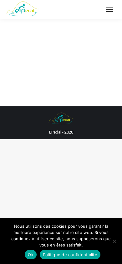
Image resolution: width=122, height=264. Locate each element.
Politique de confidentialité (70, 254)
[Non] (114, 241)
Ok (30, 254)
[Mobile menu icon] (109, 9)
